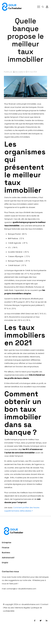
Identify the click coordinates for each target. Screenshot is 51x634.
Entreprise (6, 542)
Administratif (8, 557)
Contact (44, 604)
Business (6, 552)
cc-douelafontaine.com (29, 604)
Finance (5, 547)
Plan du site (9, 607)
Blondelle (19, 72)
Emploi (5, 562)
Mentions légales (22, 607)
